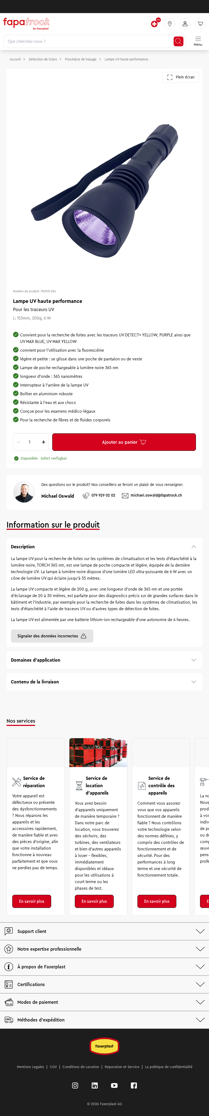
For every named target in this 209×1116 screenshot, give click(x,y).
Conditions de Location (81, 1067)
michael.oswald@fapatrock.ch (156, 495)
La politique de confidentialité (168, 1067)
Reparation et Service (122, 1067)
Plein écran (185, 77)
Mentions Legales (30, 1067)
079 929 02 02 (103, 495)
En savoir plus (31, 901)
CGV (53, 1067)
